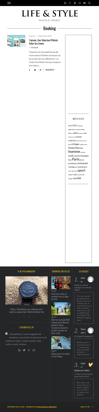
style (70, 175)
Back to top (85, 407)
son (76, 171)
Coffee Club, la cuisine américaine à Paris (83, 375)
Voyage (70, 178)
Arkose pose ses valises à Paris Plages (60, 355)
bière (76, 133)
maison (82, 152)
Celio (85, 133)
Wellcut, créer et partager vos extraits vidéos (83, 287)
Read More (50, 70)
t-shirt (74, 174)
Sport (54, 317)
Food (53, 291)
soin (69, 171)
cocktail (78, 137)
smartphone (82, 167)
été (79, 178)
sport (81, 170)
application (71, 129)
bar (83, 129)
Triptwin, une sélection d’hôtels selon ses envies (43, 41)
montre (77, 156)
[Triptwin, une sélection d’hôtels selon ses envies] (16, 41)
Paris (75, 159)
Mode (26, 304)
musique (85, 155)
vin (83, 175)
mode (71, 155)
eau (86, 144)
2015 (70, 126)
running (71, 167)
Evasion (32, 36)
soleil (72, 171)
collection (72, 140)
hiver (81, 148)
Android (80, 126)
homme (74, 151)
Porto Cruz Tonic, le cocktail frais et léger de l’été (60, 296)
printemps (72, 163)
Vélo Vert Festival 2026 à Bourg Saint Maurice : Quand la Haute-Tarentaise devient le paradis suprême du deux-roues (60, 326)
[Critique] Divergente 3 (83, 336)
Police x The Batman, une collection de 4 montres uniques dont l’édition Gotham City (26, 310)
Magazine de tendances (47, 407)
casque (81, 133)
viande (80, 175)
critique (75, 144)
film (77, 148)
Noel (70, 160)
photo (82, 160)
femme (71, 148)
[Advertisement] (78, 74)
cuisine (82, 144)
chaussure (71, 137)
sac (76, 167)
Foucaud (34, 47)
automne (79, 129)
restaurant (82, 163)
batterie (70, 133)
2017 (74, 125)
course (79, 141)
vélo (75, 178)
